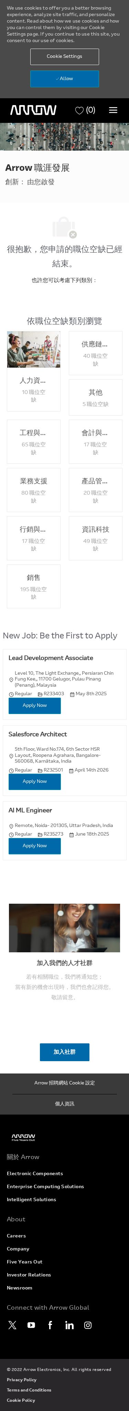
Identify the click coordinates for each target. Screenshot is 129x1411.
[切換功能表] (113, 110)
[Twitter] (13, 1325)
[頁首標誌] (33, 110)
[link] (64, 1137)
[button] (64, 57)
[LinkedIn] (69, 1325)
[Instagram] (88, 1325)
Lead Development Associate (51, 659)
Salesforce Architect (38, 735)
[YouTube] (32, 1325)
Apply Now (35, 705)
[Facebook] (50, 1325)
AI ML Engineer (30, 811)
